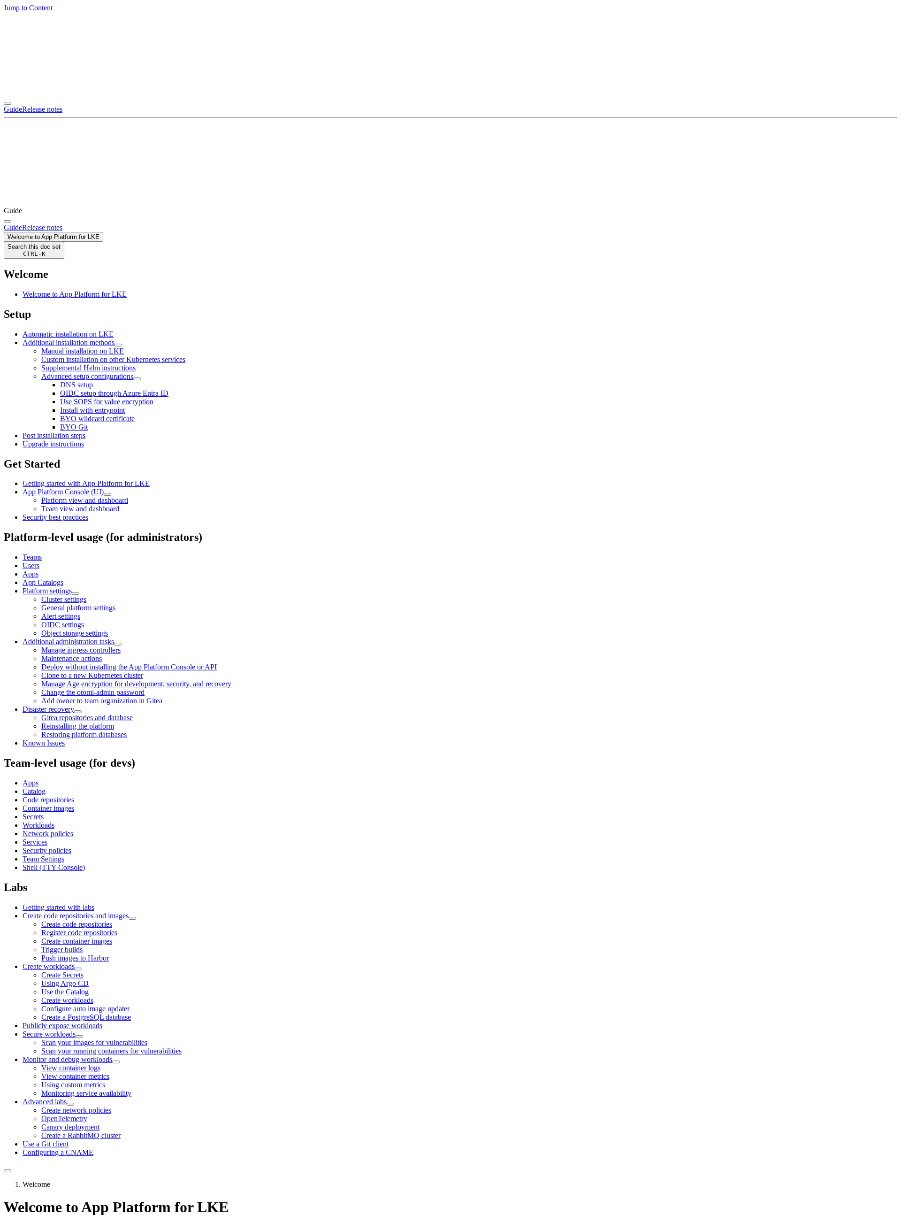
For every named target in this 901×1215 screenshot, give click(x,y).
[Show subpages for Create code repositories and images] (132, 918)
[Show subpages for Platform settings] (75, 593)
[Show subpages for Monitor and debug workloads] (116, 1062)
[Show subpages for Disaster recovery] (78, 711)
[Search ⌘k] (7, 221)
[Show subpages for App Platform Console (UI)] (107, 494)
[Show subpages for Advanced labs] (70, 1104)
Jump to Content (28, 8)
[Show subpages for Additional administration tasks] (118, 644)
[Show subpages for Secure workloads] (79, 1036)
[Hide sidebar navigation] (7, 1170)
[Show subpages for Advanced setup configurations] (137, 378)
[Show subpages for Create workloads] (78, 969)
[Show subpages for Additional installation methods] (118, 345)
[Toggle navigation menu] (7, 103)
